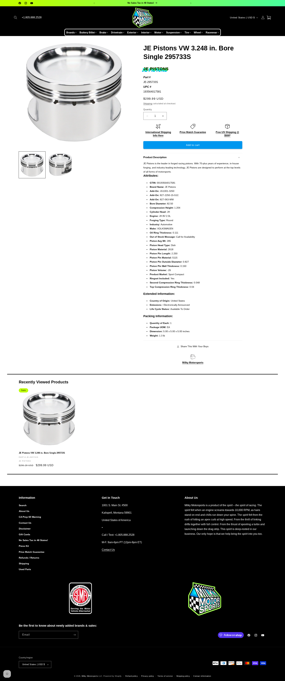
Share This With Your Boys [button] (194, 346)
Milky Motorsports (192, 362)
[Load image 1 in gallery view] (32, 165)
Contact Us (25, 523)
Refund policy (131, 676)
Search (23, 505)
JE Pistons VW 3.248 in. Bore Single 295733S (42, 453)
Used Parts (25, 569)
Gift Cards (24, 534)
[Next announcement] (190, 3)
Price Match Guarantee (193, 132)
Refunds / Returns (29, 557)
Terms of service (165, 676)
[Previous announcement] (94, 3)
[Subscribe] (74, 635)
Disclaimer (25, 528)
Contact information (202, 676)
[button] (15, 17)
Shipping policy (183, 676)
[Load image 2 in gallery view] (60, 165)
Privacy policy (147, 676)
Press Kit (24, 546)
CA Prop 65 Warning (30, 517)
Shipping (147, 103)
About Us (24, 511)
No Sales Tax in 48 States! (33, 540)
